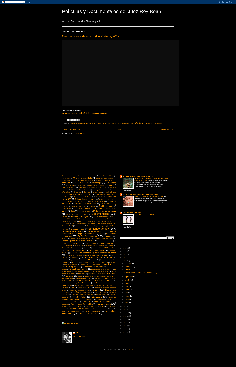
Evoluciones (79, 245)
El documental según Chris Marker (83, 223)
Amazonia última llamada (104, 178)
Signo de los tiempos (103, 302)
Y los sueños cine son (87, 313)
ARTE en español (68, 187)
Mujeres (109, 281)
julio (126, 283)
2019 (125, 254)
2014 (125, 313)
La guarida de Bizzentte (78, 269)
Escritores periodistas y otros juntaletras (77, 241)
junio (127, 286)
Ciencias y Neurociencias (85, 204)
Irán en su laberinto (70, 264)
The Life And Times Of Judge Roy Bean (138, 176)
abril (126, 293)
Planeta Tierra (110, 290)
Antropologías (111, 183)
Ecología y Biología (79, 216)
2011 (125, 322)
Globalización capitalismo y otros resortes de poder (93, 253)
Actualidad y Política (106, 176)
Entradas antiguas (166, 130)
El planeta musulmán (86, 234)
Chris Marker (99, 197)
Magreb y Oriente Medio (84, 278)
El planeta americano (71, 231)
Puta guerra (96, 297)
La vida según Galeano (81, 271)
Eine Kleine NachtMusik (132, 213)
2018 (125, 258)
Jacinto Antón (85, 264)
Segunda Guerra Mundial (70, 302)
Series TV (86, 302)
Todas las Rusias (75, 306)
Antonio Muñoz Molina (82, 183)
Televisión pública (137, 123)
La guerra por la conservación (101, 269)
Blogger (131, 349)
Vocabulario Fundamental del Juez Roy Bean (140, 195)
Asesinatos (82, 187)
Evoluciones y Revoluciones (95, 245)
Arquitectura (70, 185)
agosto (127, 280)
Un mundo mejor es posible (153, 123)
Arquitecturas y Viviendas (97, 185)
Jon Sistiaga (96, 264)
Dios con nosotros (82, 214)
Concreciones (66, 208)
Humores (65, 260)
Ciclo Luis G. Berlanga (97, 201)
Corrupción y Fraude (82, 208)
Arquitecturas (81, 185)
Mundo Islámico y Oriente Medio (76, 283)
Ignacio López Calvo (77, 260)
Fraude (86, 248)
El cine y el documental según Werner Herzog (95, 221)
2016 (125, 306)
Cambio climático (110, 192)
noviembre (129, 267)
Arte (110, 185)
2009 (125, 329)
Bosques (87, 192)
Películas (95, 290)
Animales (66, 183)
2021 (125, 248)
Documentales (91, 123)
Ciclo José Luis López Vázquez (76, 201)
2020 (125, 251)
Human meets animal (93, 258)
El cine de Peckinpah (101, 216)
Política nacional (100, 292)
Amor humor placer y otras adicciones (77, 180)
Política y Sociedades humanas (82, 294)
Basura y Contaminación (100, 190)
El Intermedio (80, 226)
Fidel (63, 248)
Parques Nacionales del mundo (79, 290)
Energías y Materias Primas (103, 238)
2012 (125, 319)
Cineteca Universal (78, 206)
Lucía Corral (89, 276)
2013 (125, 316)
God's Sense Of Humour (74, 255)
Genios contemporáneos (74, 250)
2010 (125, 326)
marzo (127, 296)
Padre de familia (84, 288)
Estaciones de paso (105, 241)
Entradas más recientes (71, 130)
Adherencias (66, 178)
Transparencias (91, 306)
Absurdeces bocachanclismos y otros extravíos (79, 176)
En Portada (112, 123)
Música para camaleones (84, 285)
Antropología (96, 183)
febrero (127, 299)
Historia (74, 257)
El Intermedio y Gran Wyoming (97, 226)
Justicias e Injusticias (70, 267)
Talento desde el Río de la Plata (82, 304)
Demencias (69, 214)
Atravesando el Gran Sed (97, 187)
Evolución (69, 245)
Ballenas (73, 190)
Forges (80, 248)
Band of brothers (84, 190)
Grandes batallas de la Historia (95, 255)
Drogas (64, 216)
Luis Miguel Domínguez (105, 276)
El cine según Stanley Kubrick (87, 219)
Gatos (114, 248)
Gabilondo (104, 248)
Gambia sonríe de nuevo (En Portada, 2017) (91, 36)
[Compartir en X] (74, 120)
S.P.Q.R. (110, 299)
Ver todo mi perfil (79, 336)
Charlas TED (66, 197)
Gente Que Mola (96, 250)
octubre (128, 270)
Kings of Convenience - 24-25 (144, 215)
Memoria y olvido (101, 278)
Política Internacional (123, 123)
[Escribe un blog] (71, 120)
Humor (109, 258)
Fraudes (95, 248)
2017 (125, 261)
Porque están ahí (102, 294)
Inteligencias (104, 262)
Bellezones (77, 192)
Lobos (80, 276)
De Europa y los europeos (104, 211)
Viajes (112, 308)
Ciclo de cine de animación (85, 199)
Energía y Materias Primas (80, 238)
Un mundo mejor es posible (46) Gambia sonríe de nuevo (84, 113)
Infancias (75, 262)
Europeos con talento (108, 243)
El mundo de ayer (77, 229)
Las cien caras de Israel (100, 271)
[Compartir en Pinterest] (79, 120)
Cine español (105, 204)
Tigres (64, 306)
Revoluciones (100, 299)
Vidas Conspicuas (93, 311)
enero (127, 302)
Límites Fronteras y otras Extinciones (102, 274)
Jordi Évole (108, 265)
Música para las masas (104, 285)
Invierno (113, 262)
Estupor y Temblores (71, 243)
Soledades (65, 304)
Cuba (73, 211)
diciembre (128, 264)
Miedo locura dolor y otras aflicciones (88, 281)
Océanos (65, 287)
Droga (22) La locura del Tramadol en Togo (148, 196)
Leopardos (81, 274)
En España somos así (87, 236)
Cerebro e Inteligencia (105, 194)
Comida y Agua (105, 206)
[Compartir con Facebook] (76, 120)
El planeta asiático (95, 231)
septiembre (129, 277)
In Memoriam (91, 260)
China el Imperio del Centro (83, 197)
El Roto (101, 234)
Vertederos (104, 308)
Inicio (120, 130)
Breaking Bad (97, 192)
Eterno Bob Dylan (91, 243)
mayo (127, 290)
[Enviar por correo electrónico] (68, 120)
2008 (125, 332)
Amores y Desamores (105, 180)
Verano (95, 308)
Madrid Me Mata (67, 278)
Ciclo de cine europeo (107, 199)
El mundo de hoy (102, 123)
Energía (64, 238)
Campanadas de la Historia (77, 194)
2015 (125, 310)
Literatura (69, 276)
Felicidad (111, 245)
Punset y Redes (79, 297)
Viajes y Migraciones (70, 311)
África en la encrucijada (77, 123)
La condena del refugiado (93, 267)
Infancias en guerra (89, 262)
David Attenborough (83, 211)
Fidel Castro (71, 248)
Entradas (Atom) (79, 134)
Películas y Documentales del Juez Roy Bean (111, 11)
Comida (92, 206)
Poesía (68, 292)
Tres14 (102, 306)
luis (77, 333)
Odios (73, 287)
